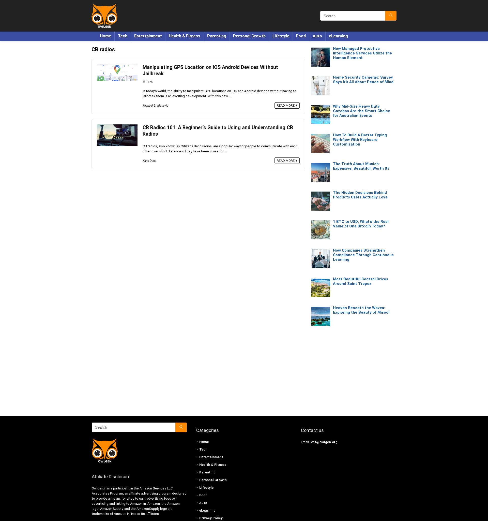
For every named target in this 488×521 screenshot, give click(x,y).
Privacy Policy (211, 518)
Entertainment (148, 36)
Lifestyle (280, 36)
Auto (317, 36)
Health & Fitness (184, 36)
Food (301, 36)
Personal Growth (249, 36)
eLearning (338, 36)
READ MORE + (287, 105)
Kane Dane (149, 161)
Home (105, 36)
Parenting (216, 36)
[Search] (390, 16)
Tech (122, 36)
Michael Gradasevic (155, 105)
